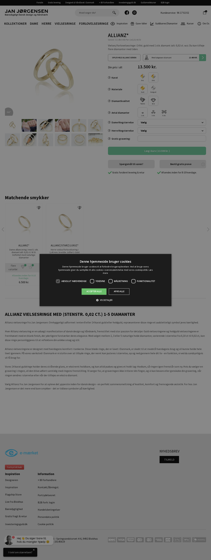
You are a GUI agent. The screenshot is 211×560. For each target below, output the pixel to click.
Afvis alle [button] (119, 291)
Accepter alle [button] (94, 291)
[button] (105, 300)
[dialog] (105, 280)
